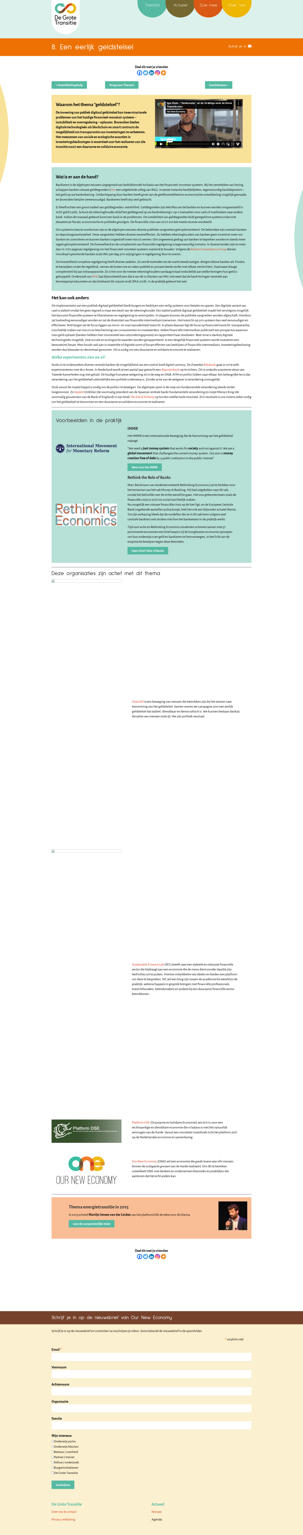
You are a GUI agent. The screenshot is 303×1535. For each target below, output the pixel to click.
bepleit (79, 392)
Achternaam (60, 1384)
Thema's (152, 5)
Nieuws (157, 1511)
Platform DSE (141, 1122)
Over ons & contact (64, 1511)
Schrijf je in (237, 46)
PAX (95, 276)
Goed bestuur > (218, 85)
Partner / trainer (64, 1457)
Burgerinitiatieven (66, 1467)
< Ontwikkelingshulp (69, 85)
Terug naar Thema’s (121, 85)
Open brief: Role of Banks (148, 551)
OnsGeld (137, 701)
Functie (57, 1418)
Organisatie (60, 1401)
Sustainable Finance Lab (148, 964)
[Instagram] (157, 72)
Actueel (180, 5)
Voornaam (59, 1367)
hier (113, 189)
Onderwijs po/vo (65, 1441)
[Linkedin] (151, 72)
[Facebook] (139, 72)
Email (57, 1349)
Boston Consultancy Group (208, 249)
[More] (163, 72)
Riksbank (210, 364)
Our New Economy (144, 1161)
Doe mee (208, 5)
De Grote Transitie (66, 1473)
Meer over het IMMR (145, 467)
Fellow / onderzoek (66, 1462)
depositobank (170, 369)
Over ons (236, 5)
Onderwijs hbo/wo (66, 1446)
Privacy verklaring (63, 1519)
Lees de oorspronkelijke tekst (91, 1224)
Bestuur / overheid (66, 1452)
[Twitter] (145, 72)
